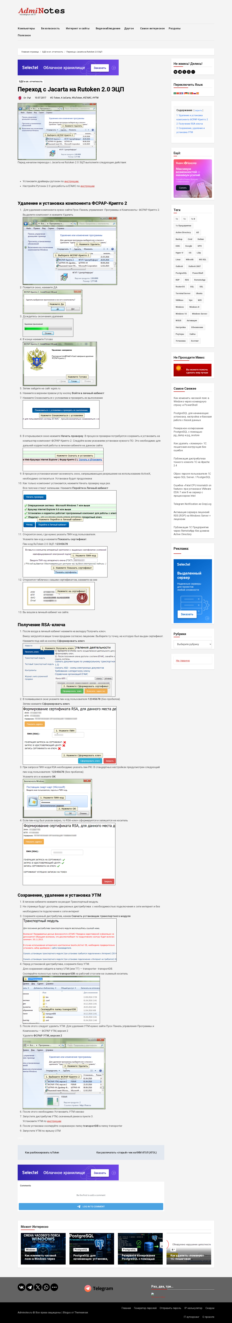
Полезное (25, 35)
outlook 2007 (194, 266)
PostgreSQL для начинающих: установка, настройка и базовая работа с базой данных (193, 417)
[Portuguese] (192, 93)
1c (177, 219)
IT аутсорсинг (191, 1316)
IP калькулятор (193, 1308)
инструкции (71, 181)
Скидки (209, 1308)
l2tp (199, 253)
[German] (186, 93)
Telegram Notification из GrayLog (192, 503)
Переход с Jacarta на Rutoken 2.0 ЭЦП (71, 89)
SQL (192, 287)
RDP (177, 280)
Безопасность (51, 28)
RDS (187, 280)
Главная (126, 1308)
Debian (201, 239)
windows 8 (194, 307)
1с (184, 219)
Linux (178, 259)
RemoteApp (199, 280)
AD (197, 232)
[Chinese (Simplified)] (177, 93)
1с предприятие (183, 226)
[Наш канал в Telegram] (115, 1288)
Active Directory (183, 232)
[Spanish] (197, 93)
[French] (183, 93)
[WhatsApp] (189, 72)
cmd (190, 239)
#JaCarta (66, 97)
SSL (201, 287)
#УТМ (95, 97)
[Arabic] (175, 93)
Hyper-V (179, 253)
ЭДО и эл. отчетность (30, 81)
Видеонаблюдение (108, 28)
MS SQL (202, 259)
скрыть (198, 110)
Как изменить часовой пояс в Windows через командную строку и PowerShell (191, 401)
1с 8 (193, 219)
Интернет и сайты (78, 28)
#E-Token (55, 97)
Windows (31, 1249)
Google (188, 246)
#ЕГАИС (87, 97)
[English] (180, 93)
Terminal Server (183, 293)
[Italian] (189, 93)
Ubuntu (199, 293)
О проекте (208, 1316)
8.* (173, 1249)
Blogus (67, 1312)
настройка (181, 327)
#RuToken (77, 97)
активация (192, 320)
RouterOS (180, 287)
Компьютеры (27, 28)
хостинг (195, 341)
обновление (197, 327)
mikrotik (189, 259)
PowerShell (197, 273)
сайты (193, 334)
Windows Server (199, 314)
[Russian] (194, 93)
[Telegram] (180, 72)
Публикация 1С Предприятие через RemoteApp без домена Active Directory (191, 531)
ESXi (178, 246)
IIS (190, 253)
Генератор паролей (145, 1308)
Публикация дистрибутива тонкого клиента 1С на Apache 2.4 (192, 462)
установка (180, 341)
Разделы (175, 28)
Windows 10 (181, 314)
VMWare (179, 300)
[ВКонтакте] (175, 72)
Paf (29, 98)
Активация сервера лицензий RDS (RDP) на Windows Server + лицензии (192, 516)
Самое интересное (152, 28)
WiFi (200, 300)
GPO (200, 246)
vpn (190, 300)
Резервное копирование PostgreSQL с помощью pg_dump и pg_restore (189, 432)
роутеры (180, 334)
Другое (129, 28)
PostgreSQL (181, 273)
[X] (184, 72)
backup (179, 239)
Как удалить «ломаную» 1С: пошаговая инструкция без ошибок (190, 447)
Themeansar (81, 1312)
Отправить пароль (170, 1308)
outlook (179, 266)
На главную (183, 660)
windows (180, 307)
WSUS (178, 320)
